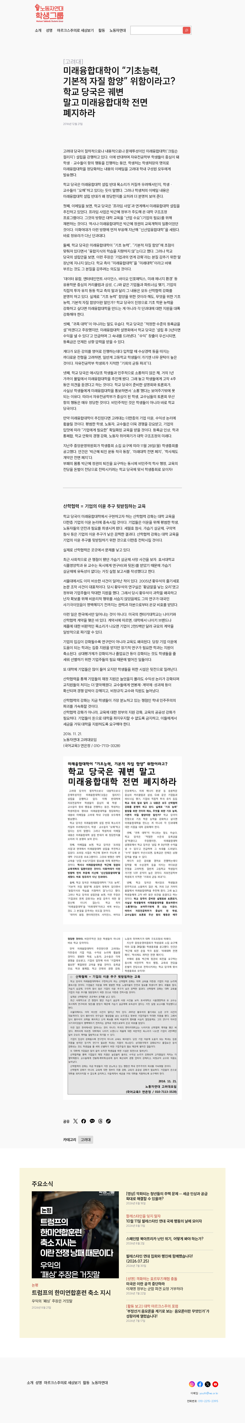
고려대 (86, 1139)
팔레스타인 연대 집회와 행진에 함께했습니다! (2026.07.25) (159, 1259)
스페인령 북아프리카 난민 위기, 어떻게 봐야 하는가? (164, 1238)
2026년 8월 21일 (41, 1307)
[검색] (186, 30)
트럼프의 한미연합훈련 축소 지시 (71, 1292)
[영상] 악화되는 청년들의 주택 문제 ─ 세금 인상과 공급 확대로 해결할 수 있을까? (166, 1196)
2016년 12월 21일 (73, 124)
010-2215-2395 (208, 1401)
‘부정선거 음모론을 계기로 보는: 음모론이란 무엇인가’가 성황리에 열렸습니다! (167, 1314)
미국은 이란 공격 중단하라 (145, 1283)
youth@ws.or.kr (208, 1393)
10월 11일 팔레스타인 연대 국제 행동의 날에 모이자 (164, 1221)
